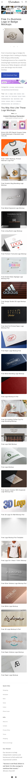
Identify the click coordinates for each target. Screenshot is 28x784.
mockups (8, 101)
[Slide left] (10, 46)
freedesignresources (6, 98)
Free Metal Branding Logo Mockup (12, 373)
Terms (4, 734)
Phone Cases (6, 711)
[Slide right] (17, 46)
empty (6, 96)
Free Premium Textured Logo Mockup (13, 254)
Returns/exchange (7, 743)
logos (22, 98)
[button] (2, 2)
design (3, 96)
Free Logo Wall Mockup (9, 444)
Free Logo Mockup (7, 467)
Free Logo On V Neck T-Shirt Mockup (13, 560)
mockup (3, 101)
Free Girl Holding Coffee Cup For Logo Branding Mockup (12, 420)
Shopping (5, 690)
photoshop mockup (6, 103)
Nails (4, 698)
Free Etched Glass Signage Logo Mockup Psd (12, 277)
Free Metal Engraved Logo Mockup (12, 208)
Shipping (5, 738)
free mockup (14, 96)
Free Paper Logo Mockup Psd (11, 350)
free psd (19, 96)
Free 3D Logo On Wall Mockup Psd (12, 514)
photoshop (18, 101)
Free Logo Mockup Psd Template (12, 537)
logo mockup (17, 98)
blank (15, 93)
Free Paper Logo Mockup (9, 675)
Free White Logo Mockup (9, 606)
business (19, 93)
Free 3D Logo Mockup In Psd (11, 629)
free (10, 96)
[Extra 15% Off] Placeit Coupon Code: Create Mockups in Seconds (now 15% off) (13, 134)
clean (23, 93)
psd (11, 103)
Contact (5, 726)
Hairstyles (5, 694)
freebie (23, 96)
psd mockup (16, 103)
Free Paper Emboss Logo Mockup (12, 652)
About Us (5, 721)
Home (4, 703)
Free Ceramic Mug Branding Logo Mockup (12, 184)
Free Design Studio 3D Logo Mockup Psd (13, 302)
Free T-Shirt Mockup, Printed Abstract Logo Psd (11, 159)
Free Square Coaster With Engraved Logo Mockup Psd (13, 490)
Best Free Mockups (19, 87)
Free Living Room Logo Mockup (11, 231)
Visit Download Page (10, 75)
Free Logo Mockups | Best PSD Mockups (10, 89)
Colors (4, 707)
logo (12, 98)
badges (11, 93)
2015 (6, 93)
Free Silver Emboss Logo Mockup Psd (13, 583)
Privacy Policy (6, 730)
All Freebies (11, 87)
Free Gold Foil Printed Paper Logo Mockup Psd (12, 327)
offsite (12, 101)
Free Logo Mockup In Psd (9, 396)
